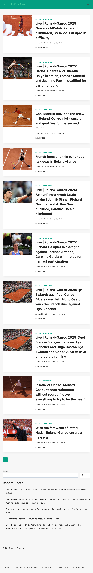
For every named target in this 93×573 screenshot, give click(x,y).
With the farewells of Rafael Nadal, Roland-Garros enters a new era (58, 432)
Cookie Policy (33, 567)
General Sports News (44, 19)
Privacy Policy (63, 567)
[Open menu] (88, 4)
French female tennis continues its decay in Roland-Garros (32, 519)
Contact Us (20, 567)
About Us (8, 567)
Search (6, 471)
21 (27, 460)
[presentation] (17, 25)
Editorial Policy (48, 567)
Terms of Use (78, 567)
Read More (41, 48)
